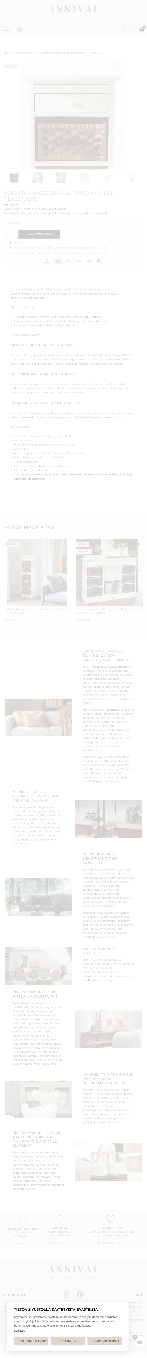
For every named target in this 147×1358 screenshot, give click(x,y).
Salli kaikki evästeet (34, 1341)
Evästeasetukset (106, 1341)
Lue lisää (19, 1330)
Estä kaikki (68, 1341)
